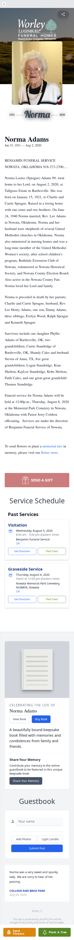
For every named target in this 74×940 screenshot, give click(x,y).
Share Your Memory (26, 781)
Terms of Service (48, 922)
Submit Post (37, 848)
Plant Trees (52, 551)
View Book (19, 719)
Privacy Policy (26, 922)
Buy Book (41, 719)
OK (18, 543)
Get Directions (22, 551)
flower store (49, 452)
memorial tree (52, 446)
